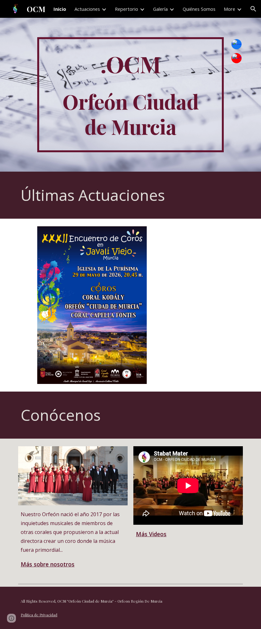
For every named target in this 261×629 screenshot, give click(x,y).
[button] (253, 9)
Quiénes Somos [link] (199, 9)
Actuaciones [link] (87, 9)
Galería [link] (160, 9)
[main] (130, 95)
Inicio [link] (59, 9)
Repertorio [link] (126, 9)
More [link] (229, 9)
